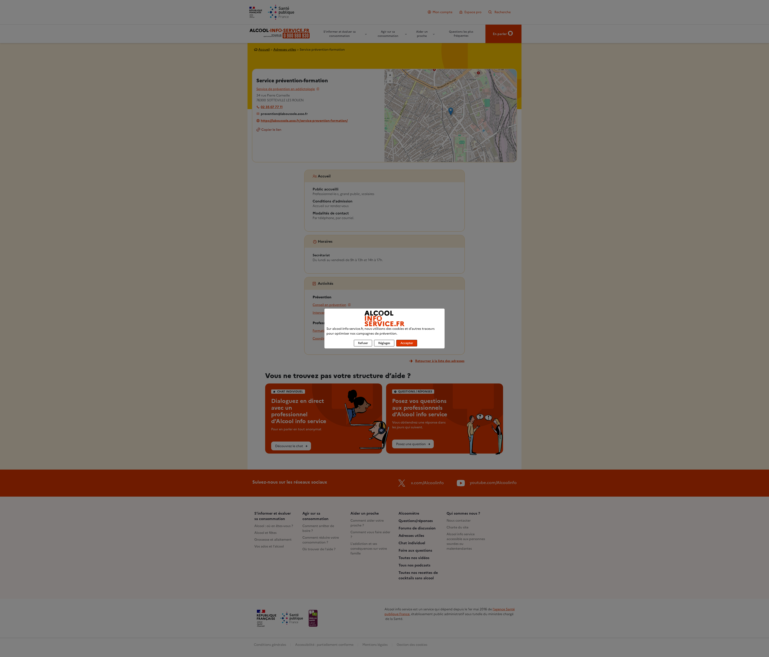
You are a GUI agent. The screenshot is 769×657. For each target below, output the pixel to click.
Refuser (363, 343)
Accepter (407, 343)
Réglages (384, 343)
